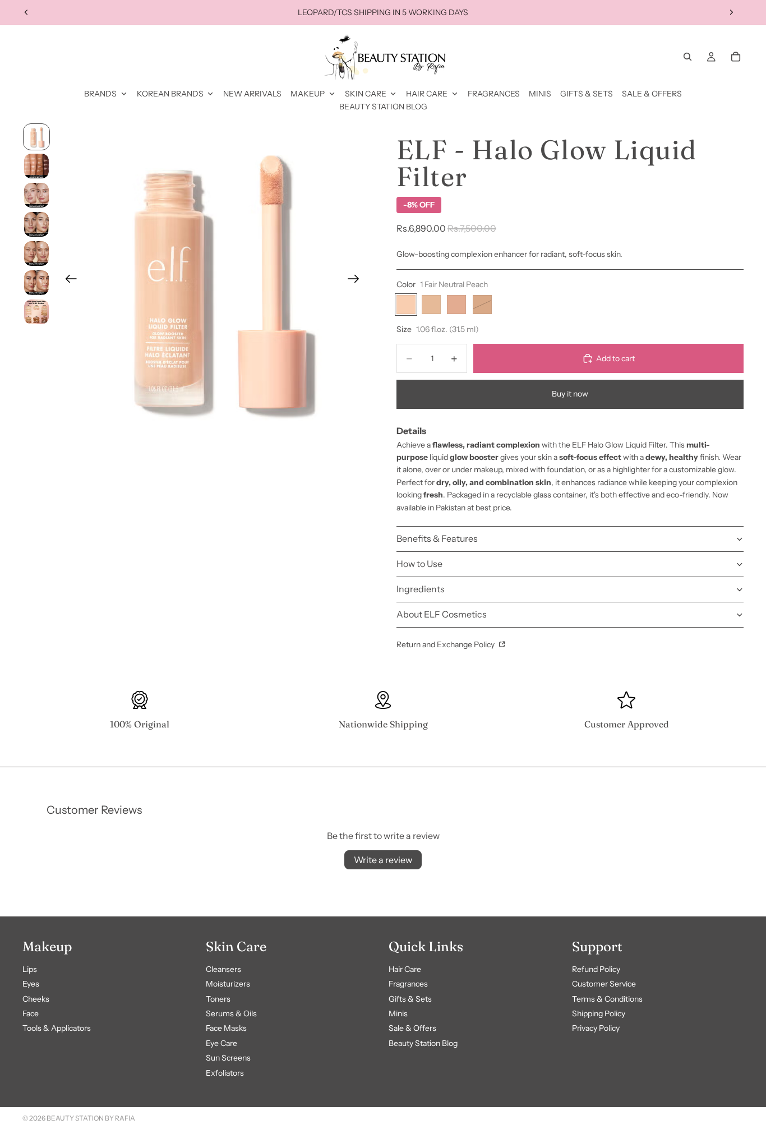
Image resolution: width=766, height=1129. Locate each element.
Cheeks (35, 998)
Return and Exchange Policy (446, 644)
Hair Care (405, 969)
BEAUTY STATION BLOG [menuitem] (383, 107)
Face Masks (226, 1028)
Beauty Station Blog (423, 1043)
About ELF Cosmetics (441, 614)
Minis (398, 1013)
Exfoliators (225, 1072)
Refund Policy (596, 969)
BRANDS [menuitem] (100, 94)
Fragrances (408, 984)
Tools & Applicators (56, 1028)
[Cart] (735, 56)
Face (30, 1013)
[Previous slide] (26, 12)
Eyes (30, 984)
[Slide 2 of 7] (36, 166)
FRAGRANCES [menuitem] (494, 94)
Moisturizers (228, 984)
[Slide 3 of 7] (36, 195)
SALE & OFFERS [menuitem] (652, 94)
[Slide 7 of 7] (36, 311)
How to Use (419, 563)
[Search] (687, 56)
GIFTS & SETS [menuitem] (586, 94)
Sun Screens (228, 1058)
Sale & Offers (412, 1028)
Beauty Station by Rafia (91, 1118)
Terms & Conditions (607, 998)
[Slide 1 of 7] (36, 137)
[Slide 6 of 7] (36, 282)
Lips (29, 969)
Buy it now (570, 394)
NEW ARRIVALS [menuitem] (252, 94)
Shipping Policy (598, 1013)
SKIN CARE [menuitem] (365, 94)
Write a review (383, 859)
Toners (218, 998)
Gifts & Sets (410, 998)
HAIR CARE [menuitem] (426, 94)
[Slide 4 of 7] (36, 224)
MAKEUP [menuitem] (307, 94)
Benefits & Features (437, 538)
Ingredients (420, 589)
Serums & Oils (231, 1013)
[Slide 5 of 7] (36, 253)
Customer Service (604, 984)
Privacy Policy (596, 1028)
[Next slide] (731, 12)
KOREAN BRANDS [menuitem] (170, 94)
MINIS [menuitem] (540, 94)
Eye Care (221, 1043)
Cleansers (223, 969)
